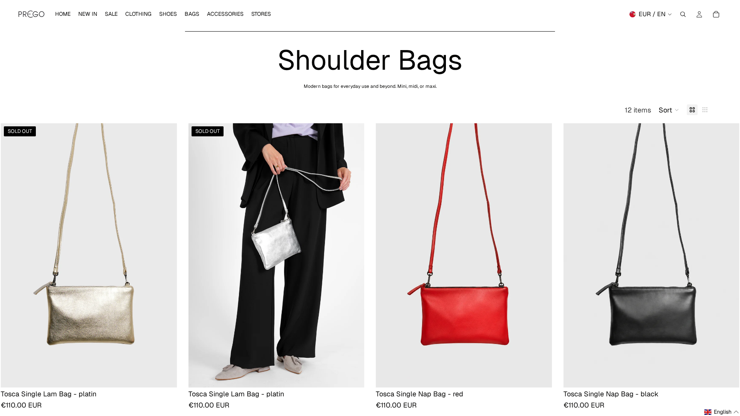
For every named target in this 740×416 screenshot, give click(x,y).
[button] (669, 109)
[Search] (682, 14)
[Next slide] (165, 255)
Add (546, 375)
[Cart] (716, 14)
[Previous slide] (12, 255)
